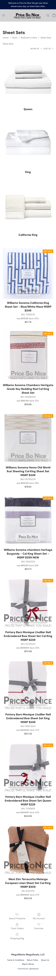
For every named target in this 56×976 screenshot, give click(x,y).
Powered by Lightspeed (28, 968)
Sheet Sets (46, 37)
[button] (28, 15)
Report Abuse (28, 964)
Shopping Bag (17, 938)
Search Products (17, 918)
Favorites (38, 928)
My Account (39, 918)
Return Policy (32, 960)
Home (6, 37)
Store (14, 37)
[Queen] (28, 79)
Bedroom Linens (29, 37)
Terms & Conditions (15, 960)
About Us (45, 960)
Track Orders (17, 928)
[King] (28, 142)
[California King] (28, 205)
